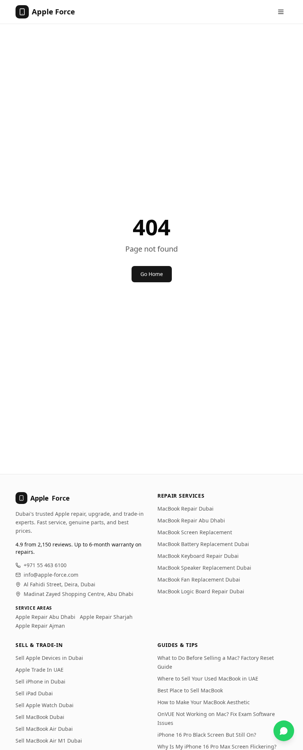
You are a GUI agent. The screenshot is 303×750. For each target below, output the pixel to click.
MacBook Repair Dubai (185, 508)
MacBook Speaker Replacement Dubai (204, 567)
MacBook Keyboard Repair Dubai (198, 555)
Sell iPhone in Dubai (40, 681)
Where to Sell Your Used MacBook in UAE (207, 678)
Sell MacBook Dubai (40, 716)
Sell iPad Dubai (34, 693)
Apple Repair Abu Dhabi (45, 616)
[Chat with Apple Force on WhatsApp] (283, 730)
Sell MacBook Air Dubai (44, 728)
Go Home (151, 273)
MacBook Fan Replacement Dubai (198, 579)
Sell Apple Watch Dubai (45, 705)
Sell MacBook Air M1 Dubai (49, 740)
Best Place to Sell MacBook (190, 690)
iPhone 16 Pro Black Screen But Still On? (206, 734)
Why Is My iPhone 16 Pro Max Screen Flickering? (216, 746)
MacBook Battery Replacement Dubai (203, 544)
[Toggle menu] (280, 11)
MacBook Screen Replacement (194, 532)
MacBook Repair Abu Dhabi (191, 520)
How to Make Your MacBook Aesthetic (203, 702)
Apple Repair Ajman (40, 625)
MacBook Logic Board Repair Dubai (200, 591)
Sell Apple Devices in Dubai (49, 657)
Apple (50, 498)
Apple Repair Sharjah (106, 616)
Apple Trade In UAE (40, 669)
